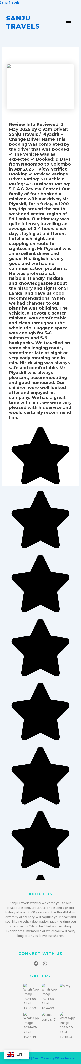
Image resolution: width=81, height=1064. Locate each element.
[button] (69, 22)
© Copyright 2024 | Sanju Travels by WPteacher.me (40, 1058)
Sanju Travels (9, 2)
